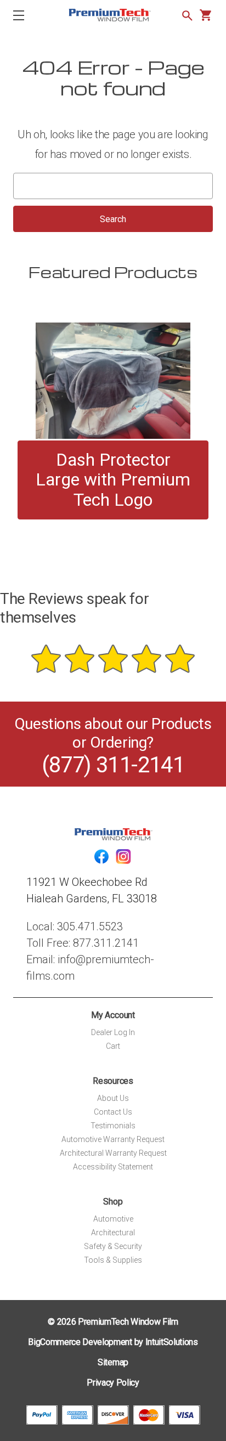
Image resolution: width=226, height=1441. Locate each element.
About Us (113, 1098)
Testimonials (113, 1125)
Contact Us (113, 1111)
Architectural (113, 1232)
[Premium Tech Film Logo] (109, 15)
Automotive (113, 1218)
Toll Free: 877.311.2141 (82, 943)
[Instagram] (123, 856)
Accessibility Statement (113, 1166)
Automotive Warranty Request (113, 1139)
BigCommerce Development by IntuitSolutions (113, 1342)
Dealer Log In (113, 1032)
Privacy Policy (113, 1382)
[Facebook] (101, 856)
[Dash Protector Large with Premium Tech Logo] (113, 381)
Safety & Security (113, 1246)
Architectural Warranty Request (113, 1153)
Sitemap (113, 1362)
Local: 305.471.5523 (74, 926)
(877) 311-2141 (113, 765)
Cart (113, 1046)
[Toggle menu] (28, 15)
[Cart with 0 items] (205, 15)
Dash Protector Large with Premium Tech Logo (113, 480)
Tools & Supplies (113, 1260)
